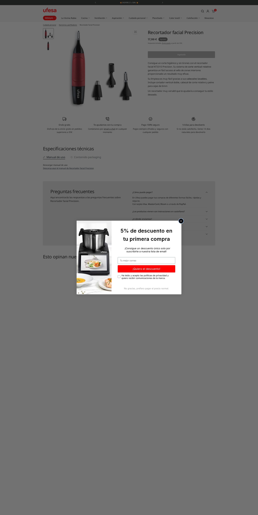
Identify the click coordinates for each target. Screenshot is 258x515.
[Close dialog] (181, 221)
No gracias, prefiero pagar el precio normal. (146, 288)
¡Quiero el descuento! (146, 269)
